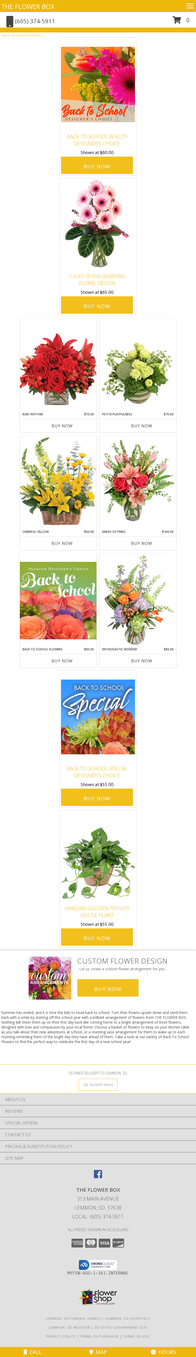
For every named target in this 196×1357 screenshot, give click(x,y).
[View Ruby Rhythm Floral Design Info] (58, 365)
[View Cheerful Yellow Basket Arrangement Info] (58, 482)
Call (34, 1352)
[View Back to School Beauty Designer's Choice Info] (98, 84)
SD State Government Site (121, 1327)
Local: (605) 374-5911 (98, 1216)
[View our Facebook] (98, 1176)
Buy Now (97, 166)
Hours (166, 1352)
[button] (181, 22)
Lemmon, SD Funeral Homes (73, 1318)
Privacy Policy (61, 1336)
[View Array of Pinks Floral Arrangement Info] (138, 482)
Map (100, 1352)
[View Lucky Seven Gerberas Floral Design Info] (98, 224)
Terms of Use (136, 1336)
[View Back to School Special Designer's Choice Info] (98, 716)
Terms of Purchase (99, 1336)
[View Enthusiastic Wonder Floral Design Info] (138, 600)
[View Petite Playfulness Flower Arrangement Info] (138, 365)
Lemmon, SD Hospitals (127, 1318)
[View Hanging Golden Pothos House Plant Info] (98, 856)
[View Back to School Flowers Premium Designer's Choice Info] (58, 600)
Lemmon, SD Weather (69, 1327)
